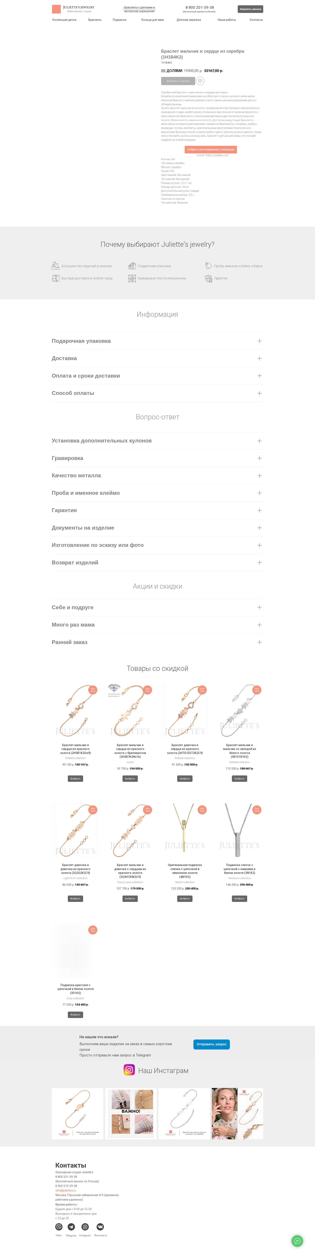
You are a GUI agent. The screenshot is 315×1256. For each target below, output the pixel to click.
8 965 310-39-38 (66, 1186)
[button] (250, 9)
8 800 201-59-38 (200, 7)
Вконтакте (100, 1235)
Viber (59, 1235)
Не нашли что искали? (98, 1037)
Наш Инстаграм (163, 1071)
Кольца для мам (152, 20)
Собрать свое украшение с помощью (210, 149)
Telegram (71, 1235)
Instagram (85, 1235)
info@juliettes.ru (65, 1190)
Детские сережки (189, 20)
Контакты (256, 20)
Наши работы (227, 20)
